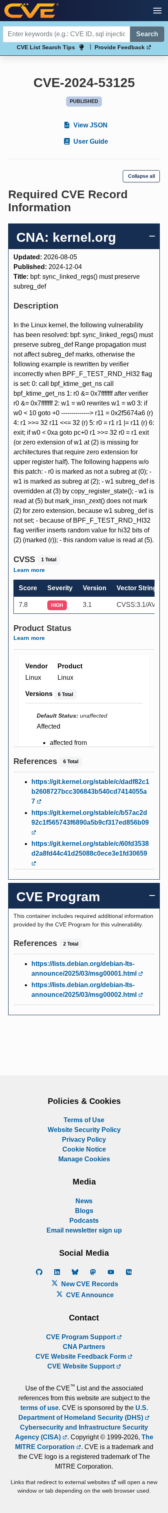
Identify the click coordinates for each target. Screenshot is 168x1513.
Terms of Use (84, 1120)
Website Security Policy (84, 1129)
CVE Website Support (81, 1366)
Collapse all (141, 176)
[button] (157, 10)
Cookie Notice (84, 1149)
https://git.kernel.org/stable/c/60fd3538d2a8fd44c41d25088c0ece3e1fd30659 (90, 848)
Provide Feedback (120, 47)
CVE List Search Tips (46, 47)
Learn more (29, 570)
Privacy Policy (84, 1139)
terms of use (39, 1407)
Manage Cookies (84, 1159)
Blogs (84, 1210)
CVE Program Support (81, 1336)
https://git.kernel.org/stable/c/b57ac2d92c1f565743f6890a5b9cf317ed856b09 (90, 817)
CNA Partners (84, 1346)
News (84, 1201)
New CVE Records (89, 1284)
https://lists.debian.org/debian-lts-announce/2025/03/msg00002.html (84, 989)
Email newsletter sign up (84, 1230)
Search (147, 34)
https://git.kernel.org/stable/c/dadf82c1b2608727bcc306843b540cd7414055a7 (90, 791)
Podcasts (84, 1220)
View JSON (90, 125)
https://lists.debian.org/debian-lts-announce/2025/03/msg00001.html (84, 968)
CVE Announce (89, 1295)
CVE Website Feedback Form (81, 1356)
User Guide (90, 141)
